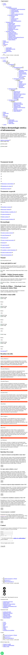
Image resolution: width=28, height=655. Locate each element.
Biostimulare (5, 607)
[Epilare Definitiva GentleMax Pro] (8, 211)
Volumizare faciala (12, 26)
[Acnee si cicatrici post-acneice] (7, 240)
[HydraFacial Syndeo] (5, 188)
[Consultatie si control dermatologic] (8, 250)
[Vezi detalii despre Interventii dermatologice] (12, 254)
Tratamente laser (11, 23)
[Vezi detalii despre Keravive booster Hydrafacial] (14, 219)
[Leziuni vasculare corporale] (7, 232)
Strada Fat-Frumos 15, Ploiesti (10, 578)
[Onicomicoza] (4, 237)
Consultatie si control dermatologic (18, 9)
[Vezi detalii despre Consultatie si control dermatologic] (16, 250)
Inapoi (13, 66)
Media (4, 628)
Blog (4, 43)
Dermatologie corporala (13, 15)
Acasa (4, 3)
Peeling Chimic (11, 24)
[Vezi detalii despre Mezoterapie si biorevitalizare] (14, 183)
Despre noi (5, 44)
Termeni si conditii (7, 644)
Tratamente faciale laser (8, 601)
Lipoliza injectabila (12, 32)
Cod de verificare (4, 539)
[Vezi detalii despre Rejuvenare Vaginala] (10, 209)
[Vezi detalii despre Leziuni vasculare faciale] (12, 252)
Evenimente (8, 50)
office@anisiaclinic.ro (9, 581)
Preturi (4, 40)
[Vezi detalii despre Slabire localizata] (9, 216)
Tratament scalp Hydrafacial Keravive (16, 37)
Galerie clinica (9, 51)
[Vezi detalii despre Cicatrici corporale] (9, 247)
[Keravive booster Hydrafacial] (7, 219)
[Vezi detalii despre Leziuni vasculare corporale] (13, 232)
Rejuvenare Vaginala (12, 38)
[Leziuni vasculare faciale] (6, 252)
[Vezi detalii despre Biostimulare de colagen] (12, 186)
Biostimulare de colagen (13, 29)
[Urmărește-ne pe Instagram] (4, 592)
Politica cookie (6, 646)
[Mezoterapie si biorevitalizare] (7, 183)
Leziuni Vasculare (14, 10)
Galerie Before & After (10, 49)
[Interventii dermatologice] (6, 254)
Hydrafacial (10, 30)
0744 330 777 (7, 580)
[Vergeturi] (3, 242)
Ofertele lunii (6, 42)
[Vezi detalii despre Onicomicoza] (7, 237)
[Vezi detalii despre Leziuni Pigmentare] (10, 235)
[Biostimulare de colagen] (6, 186)
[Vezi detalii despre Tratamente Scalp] (1, 204)
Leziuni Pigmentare (15, 11)
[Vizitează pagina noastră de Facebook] (4, 589)
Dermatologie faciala (12, 8)
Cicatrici (12, 12)
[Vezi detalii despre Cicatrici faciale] (8, 245)
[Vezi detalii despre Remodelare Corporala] (11, 207)
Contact (4, 52)
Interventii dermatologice (16, 21)
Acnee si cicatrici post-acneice (17, 14)
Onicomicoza (13, 19)
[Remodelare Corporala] (6, 207)
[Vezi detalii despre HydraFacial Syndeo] (10, 188)
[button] (15, 5)
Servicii (4, 4)
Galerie (4, 45)
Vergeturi (13, 16)
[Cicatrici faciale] (4, 245)
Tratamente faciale (9, 22)
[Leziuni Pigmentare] (5, 235)
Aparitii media (9, 47)
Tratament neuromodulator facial (9, 606)
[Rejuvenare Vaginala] (5, 209)
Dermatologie (8, 7)
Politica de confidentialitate (8, 645)
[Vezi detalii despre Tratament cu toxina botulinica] (1, 176)
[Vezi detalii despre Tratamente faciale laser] (1, 173)
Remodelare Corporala (13, 33)
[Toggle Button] (2, 466)
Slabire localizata (11, 35)
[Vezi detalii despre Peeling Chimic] (1, 181)
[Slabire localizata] (5, 216)
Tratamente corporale (10, 31)
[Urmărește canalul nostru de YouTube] (4, 595)
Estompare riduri (11, 28)
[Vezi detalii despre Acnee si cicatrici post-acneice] (14, 240)
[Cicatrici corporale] (5, 247)
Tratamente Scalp (11, 36)
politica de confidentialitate (19, 538)
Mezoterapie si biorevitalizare (14, 25)
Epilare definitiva (11, 39)
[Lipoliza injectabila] (5, 214)
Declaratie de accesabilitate (8, 630)
